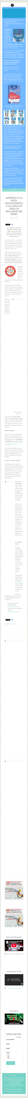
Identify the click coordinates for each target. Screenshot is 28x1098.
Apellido (8, 1048)
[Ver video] (14, 1024)
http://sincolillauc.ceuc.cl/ (13, 611)
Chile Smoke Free (19, 582)
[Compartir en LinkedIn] (12, 224)
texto (8, 1056)
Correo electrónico (10, 1039)
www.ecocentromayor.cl (13, 606)
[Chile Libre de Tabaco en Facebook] (14, 1089)
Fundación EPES (17, 1083)
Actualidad (12, 623)
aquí (16, 561)
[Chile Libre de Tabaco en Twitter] (14, 1091)
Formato (8, 1052)
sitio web (13, 444)
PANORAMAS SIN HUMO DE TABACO (13, 442)
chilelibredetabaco (14, 12)
